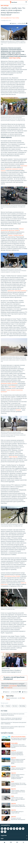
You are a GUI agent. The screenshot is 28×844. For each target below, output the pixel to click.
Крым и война (14, 743)
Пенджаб (18, 410)
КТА (11, 842)
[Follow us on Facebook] (2, 828)
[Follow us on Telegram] (17, 828)
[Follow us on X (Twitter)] (5, 828)
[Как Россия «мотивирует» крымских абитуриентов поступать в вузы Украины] (6, 752)
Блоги (12, 781)
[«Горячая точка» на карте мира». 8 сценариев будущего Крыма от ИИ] (6, 798)
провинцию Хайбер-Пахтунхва (9, 383)
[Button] (13, 23)
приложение (13, 685)
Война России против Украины (18, 736)
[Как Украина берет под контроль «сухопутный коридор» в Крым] (6, 738)
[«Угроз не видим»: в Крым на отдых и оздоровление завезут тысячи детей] (6, 790)
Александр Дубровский (6, 17)
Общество (13, 750)
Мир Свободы (5, 5)
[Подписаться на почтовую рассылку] (5, 831)
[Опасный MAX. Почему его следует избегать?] (6, 811)
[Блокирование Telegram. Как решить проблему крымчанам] (6, 805)
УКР (17, 842)
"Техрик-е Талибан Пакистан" (16, 235)
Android (9, 687)
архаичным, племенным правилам (17, 290)
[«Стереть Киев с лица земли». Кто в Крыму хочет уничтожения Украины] (6, 745)
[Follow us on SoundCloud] (20, 828)
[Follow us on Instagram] (11, 828)
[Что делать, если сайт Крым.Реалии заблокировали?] (6, 818)
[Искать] (23, 842)
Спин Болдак (23, 165)
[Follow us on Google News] (14, 828)
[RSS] (23, 828)
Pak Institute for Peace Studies (12, 576)
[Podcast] (2, 831)
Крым (12, 796)
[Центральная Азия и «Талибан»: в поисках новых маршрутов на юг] (14, 660)
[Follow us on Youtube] (8, 828)
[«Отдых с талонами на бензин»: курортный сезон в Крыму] (6, 768)
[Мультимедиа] (5, 842)
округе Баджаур (13, 456)
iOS (5, 687)
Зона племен (12, 386)
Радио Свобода (15, 17)
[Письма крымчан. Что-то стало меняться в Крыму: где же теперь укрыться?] (6, 783)
